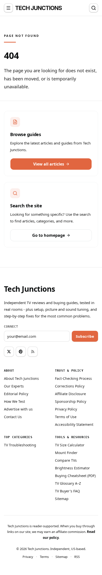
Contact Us (13, 416)
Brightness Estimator (72, 468)
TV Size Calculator (69, 445)
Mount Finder (66, 452)
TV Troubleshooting (20, 445)
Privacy (28, 556)
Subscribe (85, 336)
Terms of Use (65, 416)
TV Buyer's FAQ (67, 491)
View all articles (48, 164)
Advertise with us (18, 409)
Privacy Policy (66, 409)
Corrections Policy (69, 386)
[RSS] (33, 352)
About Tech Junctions (21, 378)
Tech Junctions (29, 289)
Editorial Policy (16, 393)
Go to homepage (48, 235)
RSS (77, 556)
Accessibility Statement (74, 424)
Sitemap (62, 498)
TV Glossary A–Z (68, 483)
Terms (44, 556)
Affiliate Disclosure (70, 393)
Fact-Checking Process (73, 378)
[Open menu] (8, 7)
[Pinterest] (21, 352)
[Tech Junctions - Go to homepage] (38, 8)
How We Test (14, 401)
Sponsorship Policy (70, 401)
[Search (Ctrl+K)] (93, 7)
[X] (9, 352)
